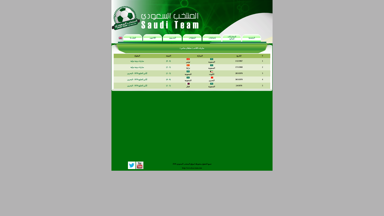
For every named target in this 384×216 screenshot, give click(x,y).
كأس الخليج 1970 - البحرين (137, 73)
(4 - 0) (168, 61)
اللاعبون (153, 38)
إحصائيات (212, 38)
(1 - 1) (168, 86)
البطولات (192, 38)
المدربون (172, 38)
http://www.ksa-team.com (192, 168)
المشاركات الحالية (232, 38)
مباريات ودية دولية (137, 61)
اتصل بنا (133, 38)
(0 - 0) (168, 79)
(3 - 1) (168, 73)
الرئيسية (252, 38)
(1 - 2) (168, 67)
